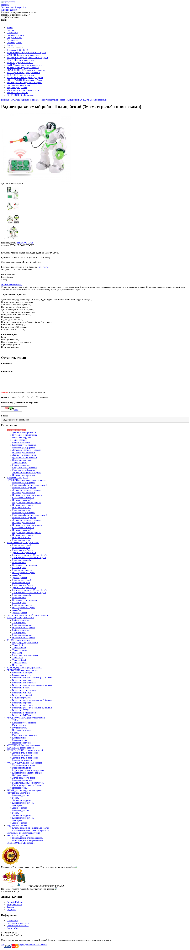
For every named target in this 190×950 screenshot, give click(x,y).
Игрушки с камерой (21, 500)
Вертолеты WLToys (21, 693)
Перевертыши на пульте (23, 572)
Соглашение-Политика (18, 925)
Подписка (11, 909)
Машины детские (20, 795)
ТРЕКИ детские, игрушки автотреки (24, 790)
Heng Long (17, 652)
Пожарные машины (21, 507)
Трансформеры (19, 622)
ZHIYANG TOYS (25, 243)
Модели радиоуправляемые (25, 642)
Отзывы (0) (16, 284)
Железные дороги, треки (23, 765)
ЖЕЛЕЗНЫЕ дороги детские (20, 748)
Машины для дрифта (22, 560)
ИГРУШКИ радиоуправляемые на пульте (26, 480)
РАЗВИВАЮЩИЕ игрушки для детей (25, 750)
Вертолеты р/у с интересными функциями (32, 685)
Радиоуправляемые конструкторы (28, 770)
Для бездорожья (19, 577)
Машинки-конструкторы (24, 487)
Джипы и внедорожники (24, 432)
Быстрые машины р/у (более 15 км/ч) (29, 555)
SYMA (15, 720)
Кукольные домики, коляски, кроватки (30, 828)
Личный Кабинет (15, 902)
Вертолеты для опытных (24, 682)
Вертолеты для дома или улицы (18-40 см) (32, 677)
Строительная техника (23, 497)
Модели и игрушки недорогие (26, 502)
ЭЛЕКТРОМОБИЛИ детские (20, 843)
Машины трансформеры (23, 447)
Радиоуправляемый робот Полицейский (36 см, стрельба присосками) (74, 100)
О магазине (12, 920)
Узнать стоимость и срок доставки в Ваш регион (24, 944)
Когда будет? (7, 277)
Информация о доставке (18, 923)
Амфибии (17, 575)
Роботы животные (21, 442)
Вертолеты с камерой (22, 672)
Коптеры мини (19, 725)
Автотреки (17, 805)
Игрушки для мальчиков (23, 452)
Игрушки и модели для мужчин (27, 495)
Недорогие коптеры (21, 730)
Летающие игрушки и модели (26, 450)
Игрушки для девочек (22, 505)
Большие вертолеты (21, 675)
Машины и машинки (22, 625)
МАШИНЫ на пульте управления (23, 542)
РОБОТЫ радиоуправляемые (25, 100)
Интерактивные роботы (23, 627)
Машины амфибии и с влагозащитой (29, 485)
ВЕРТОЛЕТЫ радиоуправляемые (23, 670)
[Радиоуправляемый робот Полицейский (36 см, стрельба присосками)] (36, 181)
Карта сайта (12, 928)
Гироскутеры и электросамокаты (27, 838)
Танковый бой (19, 647)
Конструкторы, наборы (23, 803)
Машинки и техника (22, 755)
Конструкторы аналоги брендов (27, 773)
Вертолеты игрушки (22, 437)
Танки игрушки (19, 440)
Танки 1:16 (17, 645)
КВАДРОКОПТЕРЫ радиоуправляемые (26, 718)
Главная (5, 100)
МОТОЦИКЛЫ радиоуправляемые (23, 745)
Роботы (15, 798)
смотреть (43, 267)
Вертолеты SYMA (21, 687)
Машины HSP (19, 562)
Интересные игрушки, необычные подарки (27, 615)
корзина (5, 5)
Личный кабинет (9, 10)
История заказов (14, 904)
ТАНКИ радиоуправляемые (20, 640)
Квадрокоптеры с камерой (24, 445)
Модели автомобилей (22, 550)
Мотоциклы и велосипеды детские (23, 833)
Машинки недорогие (22, 570)
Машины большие (21, 547)
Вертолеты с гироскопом (24, 690)
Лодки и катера (19, 808)
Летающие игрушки (21, 800)
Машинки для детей (21, 545)
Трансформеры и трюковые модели (29, 557)
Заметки (10, 907)
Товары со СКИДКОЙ (17, 477)
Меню (10, 27)
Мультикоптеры (19, 728)
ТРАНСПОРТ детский (17, 835)
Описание (6, 284)
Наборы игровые (20, 775)
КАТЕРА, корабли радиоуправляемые (24, 667)
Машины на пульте (21, 510)
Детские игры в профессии (25, 753)
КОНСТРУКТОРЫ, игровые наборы (24, 763)
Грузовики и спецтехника (24, 435)
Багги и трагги (19, 567)
